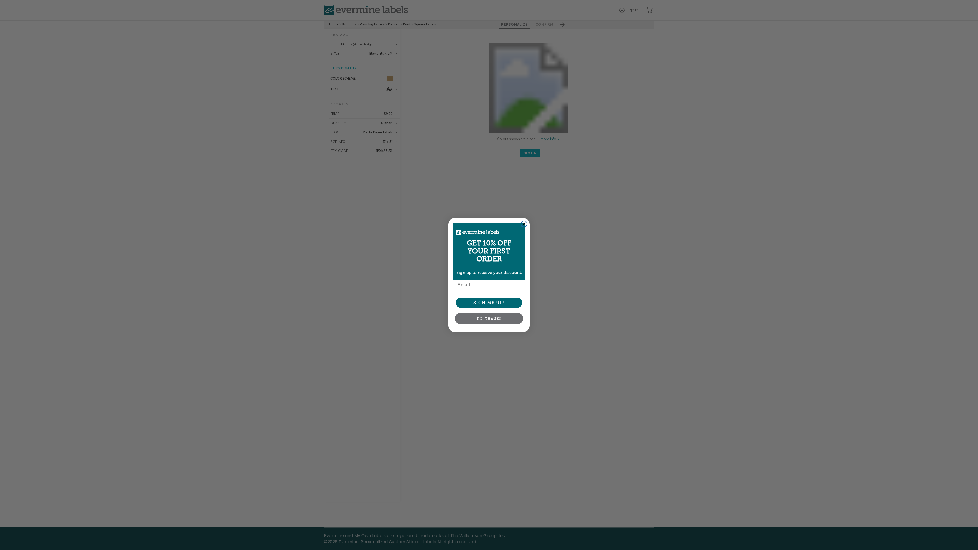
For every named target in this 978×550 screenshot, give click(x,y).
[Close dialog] (524, 224)
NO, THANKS (489, 318)
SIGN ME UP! (489, 302)
